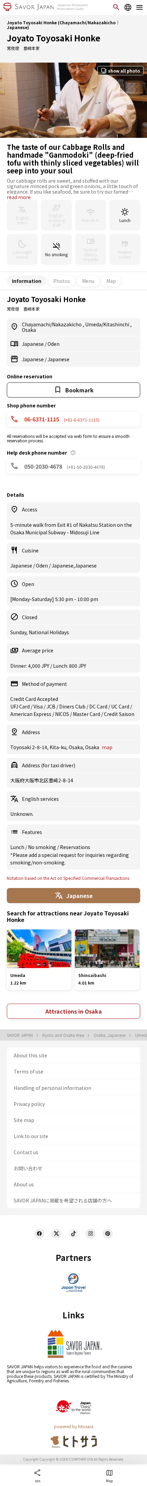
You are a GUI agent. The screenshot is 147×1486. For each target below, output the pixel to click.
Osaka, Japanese (110, 1035)
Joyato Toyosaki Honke (54, 38)
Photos (61, 280)
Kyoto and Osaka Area (63, 1035)
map (107, 747)
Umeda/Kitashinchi (107, 324)
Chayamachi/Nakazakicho (52, 324)
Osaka (29, 329)
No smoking (42, 847)
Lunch (17, 847)
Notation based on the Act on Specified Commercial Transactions (68, 878)
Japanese (33, 343)
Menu (88, 280)
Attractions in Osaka (73, 1011)
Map (111, 280)
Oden (53, 343)
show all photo (124, 71)
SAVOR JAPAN (20, 1035)
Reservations (75, 847)
